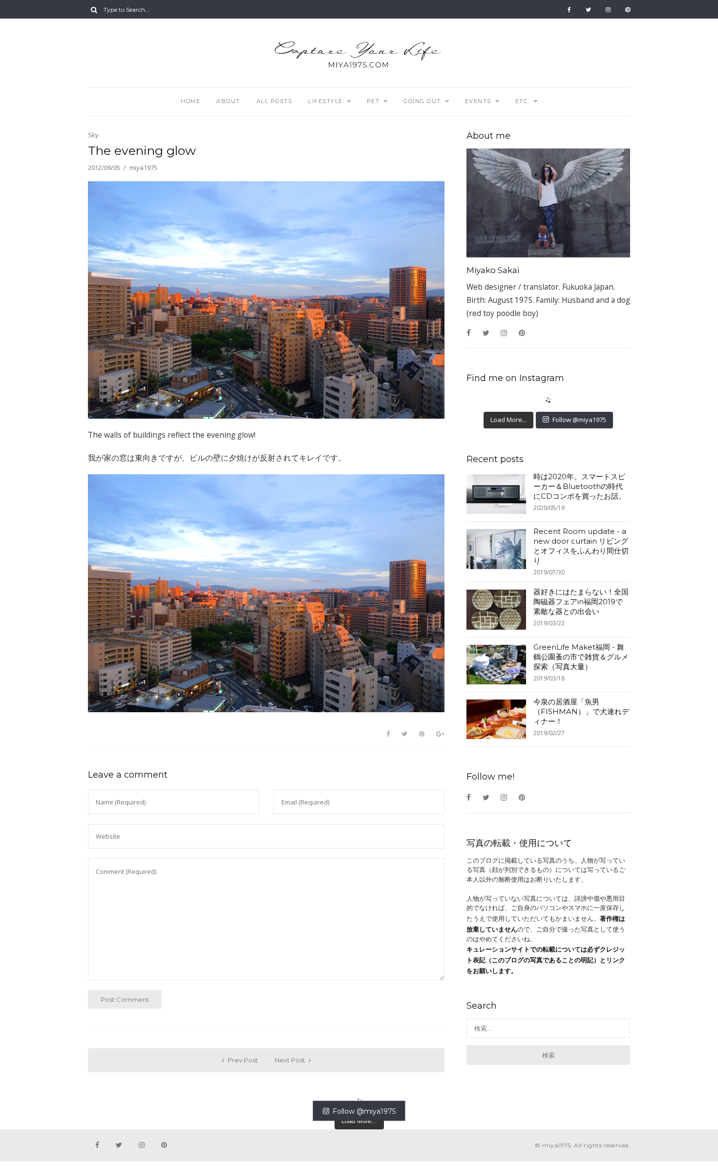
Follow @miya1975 (579, 419)
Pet (373, 101)
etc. (522, 101)
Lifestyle (325, 101)
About (228, 101)
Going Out (422, 101)
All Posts (274, 101)
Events (478, 101)
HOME (190, 101)
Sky (93, 134)
